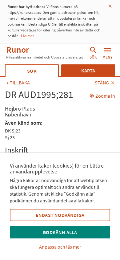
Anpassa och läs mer (60, 247)
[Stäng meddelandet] (110, 6)
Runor (17, 49)
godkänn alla (60, 232)
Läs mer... (29, 36)
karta (88, 70)
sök (32, 71)
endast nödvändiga (60, 215)
